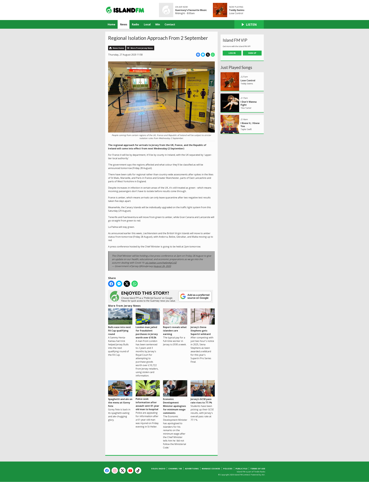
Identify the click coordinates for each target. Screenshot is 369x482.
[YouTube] (130, 470)
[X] (122, 470)
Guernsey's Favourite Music (191, 10)
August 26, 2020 (162, 266)
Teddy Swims (236, 10)
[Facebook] (107, 470)
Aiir (263, 474)
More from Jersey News (142, 48)
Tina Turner (246, 108)
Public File (241, 468)
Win (157, 24)
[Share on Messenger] (203, 55)
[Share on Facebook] (198, 55)
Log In (232, 53)
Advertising (192, 468)
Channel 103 (175, 468)
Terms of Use (257, 468)
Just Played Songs (236, 67)
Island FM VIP (235, 40)
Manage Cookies (211, 468)
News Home (118, 48)
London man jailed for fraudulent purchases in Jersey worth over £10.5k (147, 332)
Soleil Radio (158, 468)
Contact (170, 24)
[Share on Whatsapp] (213, 55)
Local (147, 24)
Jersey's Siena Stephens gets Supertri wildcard (201, 331)
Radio (135, 24)
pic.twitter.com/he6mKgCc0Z (161, 262)
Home (111, 24)
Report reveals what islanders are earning (175, 331)
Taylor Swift (246, 129)
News (123, 24)
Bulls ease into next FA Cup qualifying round (119, 331)
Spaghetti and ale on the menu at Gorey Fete (120, 402)
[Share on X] (208, 55)
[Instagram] (115, 470)
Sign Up (252, 53)
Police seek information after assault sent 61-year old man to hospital (147, 404)
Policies (227, 468)
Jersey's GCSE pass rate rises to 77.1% (201, 401)
